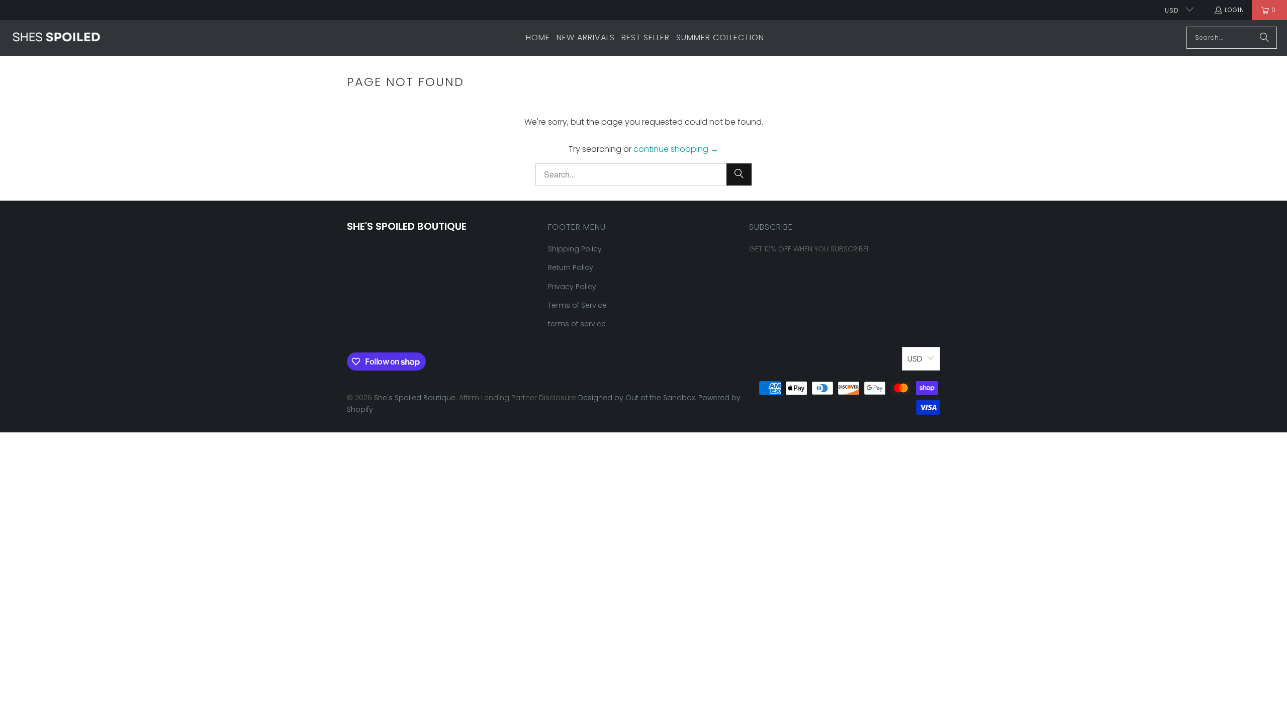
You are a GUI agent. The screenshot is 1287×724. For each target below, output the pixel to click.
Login (1234, 10)
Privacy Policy (572, 287)
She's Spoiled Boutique (414, 398)
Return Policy (570, 267)
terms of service (577, 324)
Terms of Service (577, 305)
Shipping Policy (575, 249)
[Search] (1264, 38)
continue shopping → (675, 149)
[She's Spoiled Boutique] (56, 38)
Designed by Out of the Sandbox (636, 398)
